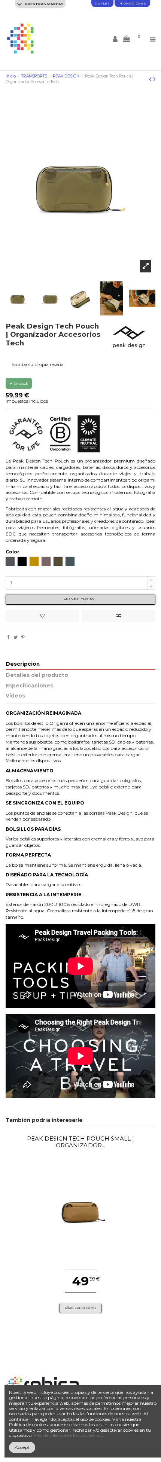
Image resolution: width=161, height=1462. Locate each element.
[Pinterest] (23, 637)
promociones (132, 3)
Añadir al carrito (79, 599)
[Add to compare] (118, 616)
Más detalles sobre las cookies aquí (70, 1435)
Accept (22, 1447)
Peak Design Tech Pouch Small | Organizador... (80, 1142)
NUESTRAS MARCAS (44, 4)
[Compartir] (8, 637)
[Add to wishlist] (42, 616)
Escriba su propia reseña (38, 364)
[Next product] (154, 79)
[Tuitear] (15, 637)
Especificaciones (29, 686)
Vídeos (15, 696)
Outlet (102, 3)
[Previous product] (151, 79)
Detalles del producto (37, 675)
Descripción (23, 664)
